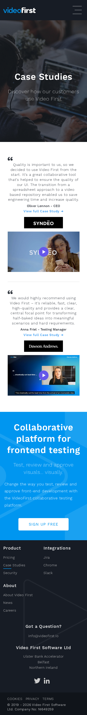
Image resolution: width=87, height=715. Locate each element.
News (8, 603)
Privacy (32, 699)
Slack (48, 573)
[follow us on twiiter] (37, 681)
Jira (47, 557)
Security (10, 573)
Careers (9, 610)
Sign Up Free (43, 524)
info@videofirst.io (43, 636)
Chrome (50, 565)
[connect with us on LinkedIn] (47, 681)
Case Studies (14, 565)
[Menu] (77, 10)
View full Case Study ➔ (43, 211)
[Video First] (36, 10)
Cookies (14, 699)
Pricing (9, 557)
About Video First (18, 595)
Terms (48, 699)
